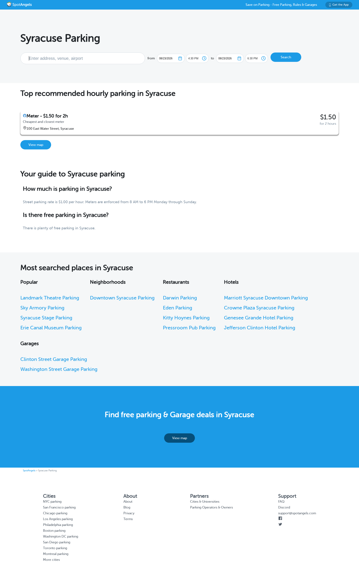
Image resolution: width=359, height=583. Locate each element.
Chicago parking (55, 513)
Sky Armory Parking (42, 308)
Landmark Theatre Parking (49, 298)
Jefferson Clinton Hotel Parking (259, 328)
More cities (51, 560)
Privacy (128, 513)
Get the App (340, 4)
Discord (284, 507)
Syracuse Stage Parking (46, 318)
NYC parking (52, 502)
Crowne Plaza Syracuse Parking (259, 308)
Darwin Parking (180, 298)
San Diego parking (56, 542)
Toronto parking (55, 548)
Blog (126, 507)
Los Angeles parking (58, 519)
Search (286, 57)
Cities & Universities (204, 502)
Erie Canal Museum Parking (51, 328)
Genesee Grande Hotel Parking (258, 318)
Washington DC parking (60, 536)
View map (35, 145)
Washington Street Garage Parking (58, 369)
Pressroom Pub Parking (189, 328)
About (127, 502)
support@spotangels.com (297, 513)
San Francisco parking (59, 507)
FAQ (281, 502)
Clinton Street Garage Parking (53, 359)
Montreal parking (55, 554)
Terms (128, 519)
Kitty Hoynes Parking (186, 318)
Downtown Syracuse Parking (122, 298)
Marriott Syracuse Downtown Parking (266, 298)
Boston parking (54, 531)
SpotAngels (29, 470)
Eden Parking (177, 308)
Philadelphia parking (58, 525)
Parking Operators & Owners (211, 507)
